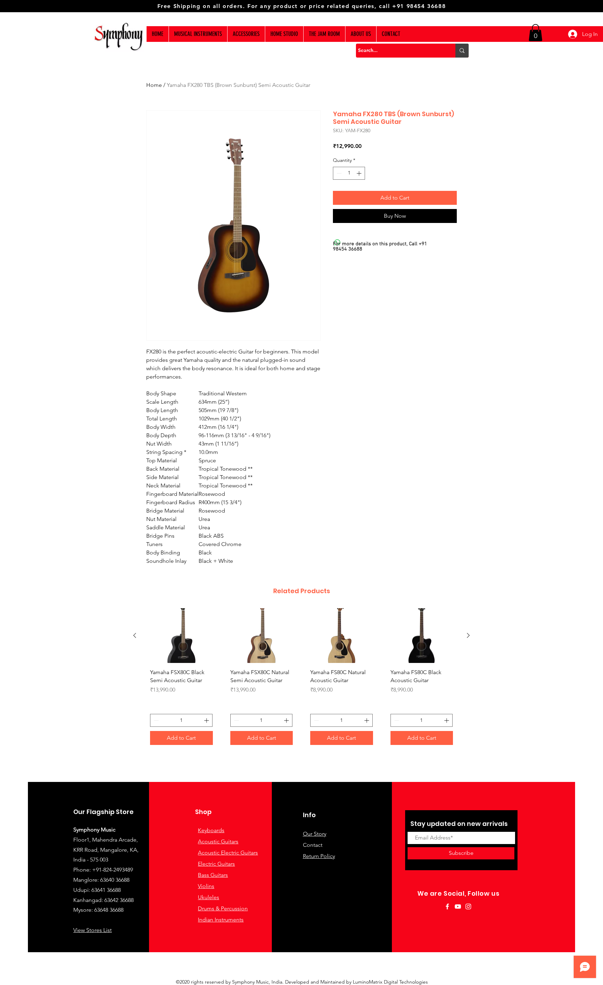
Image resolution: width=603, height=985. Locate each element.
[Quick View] (181, 635)
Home (154, 85)
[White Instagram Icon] (468, 906)
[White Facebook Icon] (447, 906)
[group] (301, 679)
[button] (535, 32)
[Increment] (359, 173)
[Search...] (462, 51)
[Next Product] (468, 635)
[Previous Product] (135, 635)
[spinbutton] (349, 173)
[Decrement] (338, 173)
